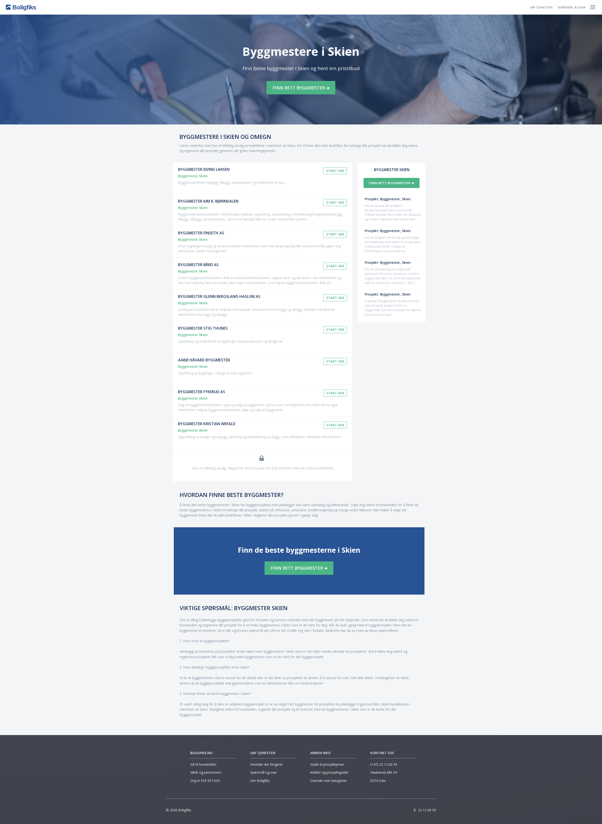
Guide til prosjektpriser (327, 764)
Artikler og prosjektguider (329, 772)
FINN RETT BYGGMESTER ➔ (301, 88)
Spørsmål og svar (263, 772)
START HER (335, 170)
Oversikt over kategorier (328, 780)
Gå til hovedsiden (203, 764)
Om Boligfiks (260, 780)
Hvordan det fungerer (266, 764)
